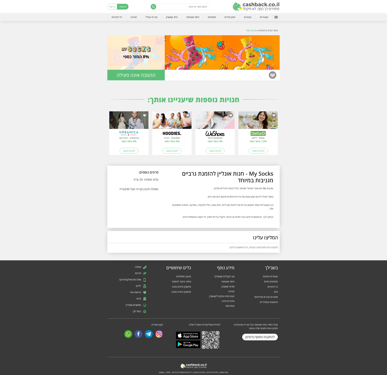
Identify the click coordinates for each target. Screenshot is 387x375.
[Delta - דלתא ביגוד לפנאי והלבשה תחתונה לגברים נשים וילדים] (258, 121)
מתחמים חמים (271, 281)
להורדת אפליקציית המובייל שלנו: (204, 324)
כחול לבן (137, 311)
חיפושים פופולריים (269, 302)
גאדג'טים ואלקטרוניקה (130, 279)
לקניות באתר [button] (258, 150)
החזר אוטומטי (192, 17)
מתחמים (212, 17)
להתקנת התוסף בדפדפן (260, 337)
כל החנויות (117, 17)
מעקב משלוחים (183, 276)
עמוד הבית (273, 30)
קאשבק (161, 372)
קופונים (247, 17)
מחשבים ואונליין (134, 305)
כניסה (112, 6)
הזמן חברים (229, 17)
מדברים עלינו (228, 301)
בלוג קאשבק (172, 17)
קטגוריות (264, 17)
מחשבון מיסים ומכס (181, 286)
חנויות (262, 30)
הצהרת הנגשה (199, 372)
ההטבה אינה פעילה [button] (136, 75)
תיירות (138, 273)
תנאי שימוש (224, 372)
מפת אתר (229, 306)
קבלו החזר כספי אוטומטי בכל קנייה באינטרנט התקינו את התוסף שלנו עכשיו (256, 326)
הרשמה (123, 6)
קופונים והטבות (270, 276)
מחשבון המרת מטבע (181, 291)
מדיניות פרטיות (212, 372)
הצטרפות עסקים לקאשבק (221, 296)
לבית (139, 298)
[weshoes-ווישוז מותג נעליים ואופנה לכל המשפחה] (215, 121)
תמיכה (133, 17)
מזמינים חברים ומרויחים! (266, 297)
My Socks (252, 30)
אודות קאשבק (227, 286)
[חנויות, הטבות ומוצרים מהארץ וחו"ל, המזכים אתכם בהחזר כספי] (256, 6)
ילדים (139, 286)
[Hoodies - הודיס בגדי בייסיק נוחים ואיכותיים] (172, 121)
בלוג (276, 291)
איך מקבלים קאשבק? (224, 276)
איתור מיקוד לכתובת (181, 281)
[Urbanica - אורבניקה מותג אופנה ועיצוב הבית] (128, 121)
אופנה (138, 267)
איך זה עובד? (151, 17)
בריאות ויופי (136, 292)
